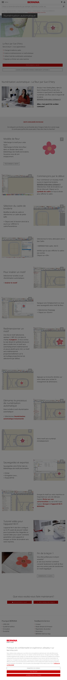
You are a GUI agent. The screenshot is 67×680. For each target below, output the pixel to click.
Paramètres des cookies (33, 668)
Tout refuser (33, 671)
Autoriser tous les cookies (33, 675)
